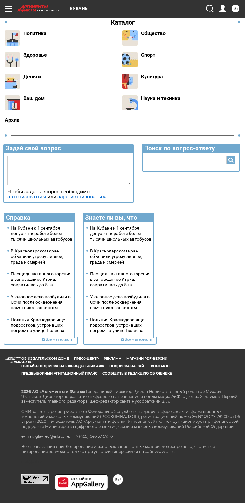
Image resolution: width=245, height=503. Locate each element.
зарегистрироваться (82, 197)
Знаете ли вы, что (111, 217)
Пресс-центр (86, 359)
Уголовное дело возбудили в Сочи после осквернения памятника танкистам (41, 302)
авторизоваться (26, 197)
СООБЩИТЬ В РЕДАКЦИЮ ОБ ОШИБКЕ (137, 374)
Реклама (112, 359)
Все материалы (59, 339)
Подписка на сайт (127, 366)
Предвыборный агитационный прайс (59, 374)
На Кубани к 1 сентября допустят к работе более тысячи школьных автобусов (41, 233)
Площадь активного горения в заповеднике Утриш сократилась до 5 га (41, 279)
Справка (18, 217)
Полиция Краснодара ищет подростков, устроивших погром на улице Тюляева (39, 325)
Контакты (160, 366)
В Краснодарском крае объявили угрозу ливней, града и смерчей (37, 256)
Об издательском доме (45, 359)
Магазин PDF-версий (146, 359)
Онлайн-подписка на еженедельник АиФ (62, 366)
